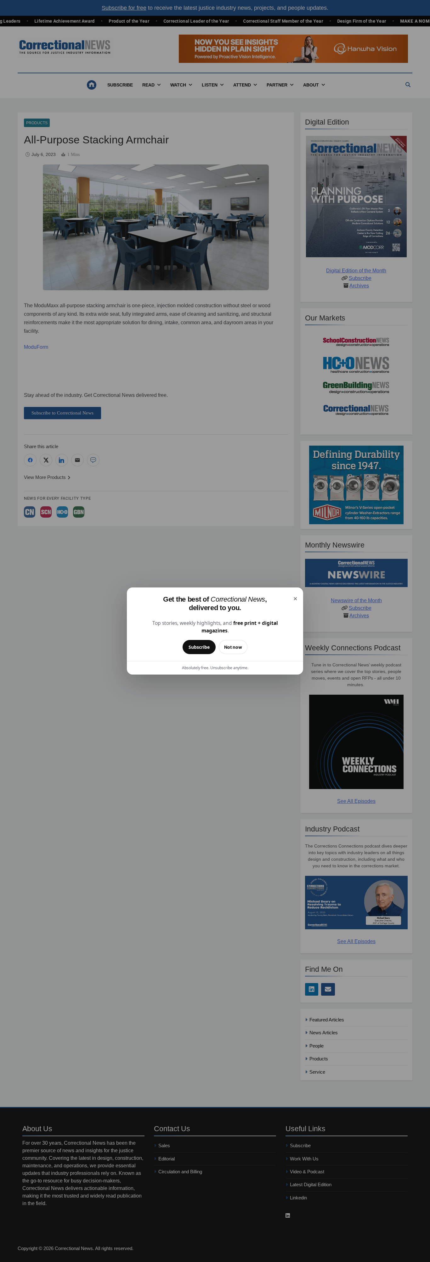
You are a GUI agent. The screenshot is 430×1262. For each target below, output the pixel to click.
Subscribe (199, 647)
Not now (233, 647)
